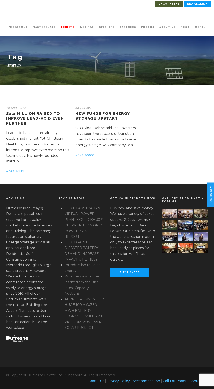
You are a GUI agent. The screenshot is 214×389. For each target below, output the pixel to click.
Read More (15, 171)
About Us (167, 27)
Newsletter (169, 4)
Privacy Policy (118, 381)
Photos (147, 27)
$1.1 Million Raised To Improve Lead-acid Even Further (35, 118)
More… (200, 27)
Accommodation (146, 381)
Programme (197, 4)
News (185, 27)
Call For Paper (175, 381)
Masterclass (44, 27)
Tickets (68, 27)
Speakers (107, 27)
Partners (128, 27)
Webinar (87, 27)
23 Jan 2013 (84, 107)
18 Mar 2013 (16, 107)
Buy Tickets (129, 272)
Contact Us (198, 381)
